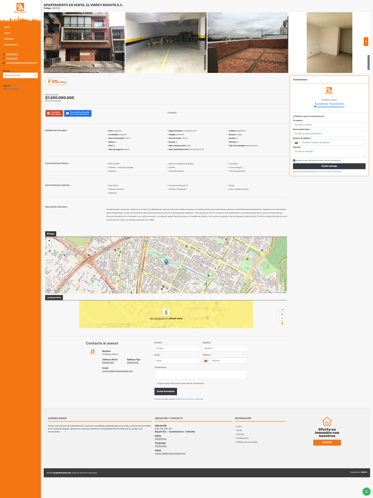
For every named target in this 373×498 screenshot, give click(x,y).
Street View (59, 81)
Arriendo (9, 39)
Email (157, 354)
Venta (7, 33)
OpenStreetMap (280, 292)
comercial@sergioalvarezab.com (21, 63)
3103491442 (12, 54)
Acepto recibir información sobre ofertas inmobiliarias (180, 383)
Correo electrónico (301, 129)
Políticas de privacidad (246, 442)
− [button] (49, 245)
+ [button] (49, 240)
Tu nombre (298, 120)
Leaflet (264, 292)
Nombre (158, 342)
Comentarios (160, 367)
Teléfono (207, 354)
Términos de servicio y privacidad (190, 399)
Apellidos (207, 342)
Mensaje (297, 147)
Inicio (7, 27)
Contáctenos (11, 45)
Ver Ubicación (158, 318)
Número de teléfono (302, 138)
